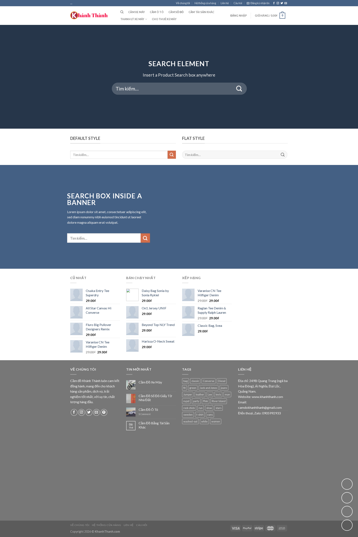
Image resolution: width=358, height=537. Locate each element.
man (227, 394)
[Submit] (239, 89)
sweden (188, 414)
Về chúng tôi (183, 3)
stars (218, 408)
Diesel (221, 381)
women (215, 421)
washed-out (190, 421)
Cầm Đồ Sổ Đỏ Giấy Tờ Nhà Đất (155, 398)
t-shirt (199, 414)
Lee (210, 394)
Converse (208, 381)
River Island (219, 401)
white (204, 421)
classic (195, 381)
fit (184, 387)
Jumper (187, 394)
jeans (224, 387)
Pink (205, 401)
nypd (186, 401)
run (201, 408)
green (192, 387)
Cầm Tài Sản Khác (201, 12)
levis (218, 394)
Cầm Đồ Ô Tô (148, 409)
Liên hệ (225, 3)
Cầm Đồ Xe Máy (150, 382)
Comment (145, 414)
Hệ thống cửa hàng (205, 3)
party (196, 401)
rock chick (189, 408)
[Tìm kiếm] (122, 12)
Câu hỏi (237, 3)
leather (200, 394)
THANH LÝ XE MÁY (132, 19)
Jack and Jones (208, 387)
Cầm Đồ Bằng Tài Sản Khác (154, 425)
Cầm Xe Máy (136, 12)
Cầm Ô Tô (157, 12)
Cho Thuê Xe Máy (164, 19)
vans (210, 414)
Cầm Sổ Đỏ (176, 12)
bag (185, 381)
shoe (209, 408)
